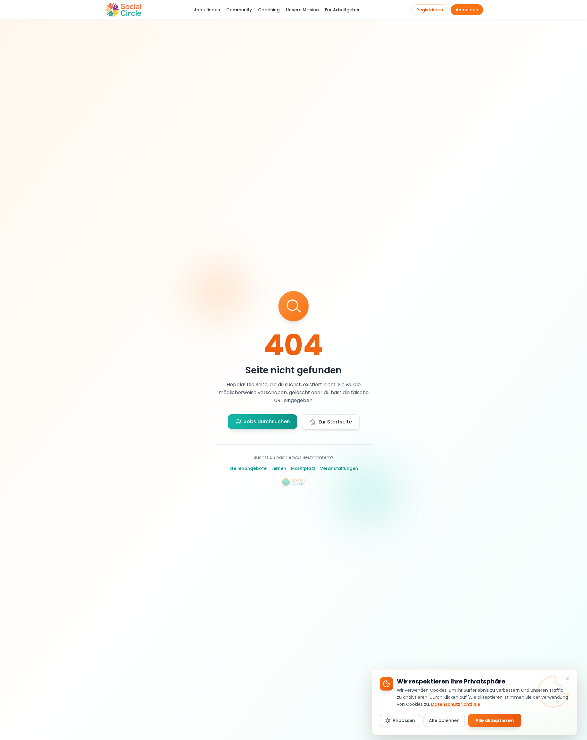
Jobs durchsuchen (267, 421)
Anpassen (404, 720)
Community (239, 10)
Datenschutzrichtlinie (455, 704)
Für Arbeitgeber (342, 10)
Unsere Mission (302, 10)
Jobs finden (207, 10)
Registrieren (429, 10)
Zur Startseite (335, 421)
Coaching (269, 10)
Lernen (278, 468)
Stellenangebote (248, 468)
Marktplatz (303, 468)
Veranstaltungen (339, 468)
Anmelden (467, 10)
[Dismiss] (567, 678)
